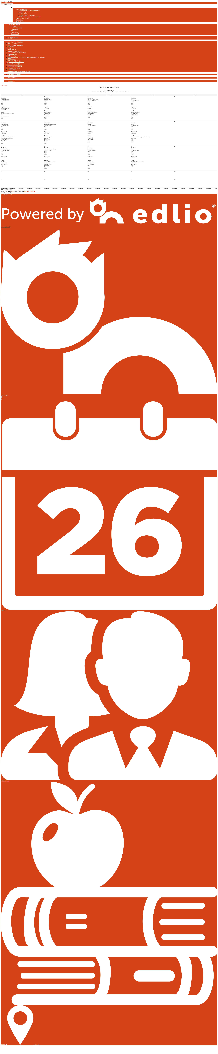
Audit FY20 (22, 12)
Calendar (3, 610)
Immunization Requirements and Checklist (18, 71)
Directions (36, 1044)
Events (9, 48)
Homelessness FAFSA (13, 68)
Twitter (1, 399)
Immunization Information (14, 51)
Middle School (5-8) (16, 27)
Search (1, 400)
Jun (108, 92)
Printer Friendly (114, 87)
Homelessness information (14, 66)
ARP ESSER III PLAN (13, 63)
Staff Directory (11, 77)
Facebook (1, 397)
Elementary (14, 26)
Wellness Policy (11, 56)
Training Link (11, 81)
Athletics (9, 38)
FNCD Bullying (11, 59)
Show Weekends (104, 87)
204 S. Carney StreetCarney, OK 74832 (6, 190)
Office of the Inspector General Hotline (29, 17)
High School (14, 29)
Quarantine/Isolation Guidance (15, 62)
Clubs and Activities (12, 37)
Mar (98, 92)
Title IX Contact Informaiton (27, 15)
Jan (92, 92)
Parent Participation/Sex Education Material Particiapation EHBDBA (26, 57)
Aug (113, 92)
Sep (116, 92)
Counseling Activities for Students (16, 52)
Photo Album (19, 20)
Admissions (14, 31)
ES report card (15, 34)
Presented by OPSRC (6, 194)
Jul (110, 92)
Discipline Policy (12, 54)
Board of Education (21, 9)
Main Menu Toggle (6, 4)
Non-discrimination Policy (14, 65)
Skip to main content (6, 1)
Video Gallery (20, 21)
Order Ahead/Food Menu (14, 74)
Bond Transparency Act (22, 18)
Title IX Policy (23, 13)
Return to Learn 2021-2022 (14, 60)
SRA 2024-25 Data (12, 43)
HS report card (15, 32)
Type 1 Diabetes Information (15, 45)
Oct (119, 92)
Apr (101, 92)
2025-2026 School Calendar (15, 42)
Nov (123, 92)
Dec (126, 92)
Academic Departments (13, 24)
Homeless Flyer (11, 69)
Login (5, 395)
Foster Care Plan (11, 49)
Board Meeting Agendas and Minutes (29, 10)
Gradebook (10, 46)
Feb (95, 92)
